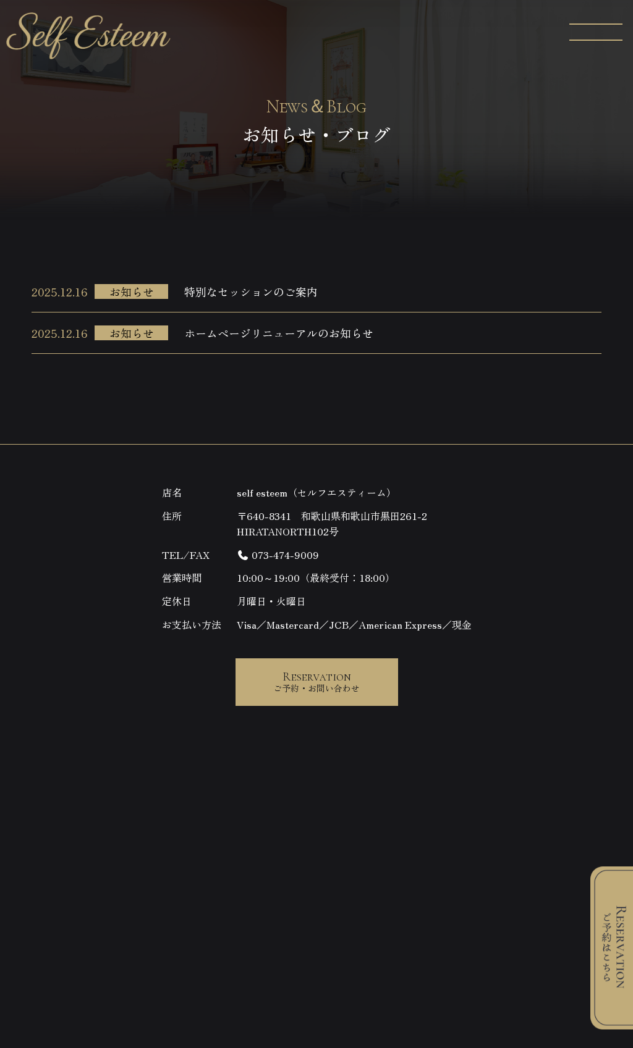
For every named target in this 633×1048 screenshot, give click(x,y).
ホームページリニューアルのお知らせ (278, 333)
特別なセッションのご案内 (251, 291)
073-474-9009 (284, 554)
